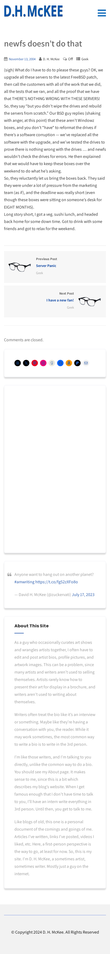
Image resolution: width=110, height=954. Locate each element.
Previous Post (46, 262)
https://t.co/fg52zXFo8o (56, 582)
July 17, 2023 (83, 594)
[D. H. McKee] (33, 11)
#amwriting (24, 582)
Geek (84, 59)
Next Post (60, 297)
